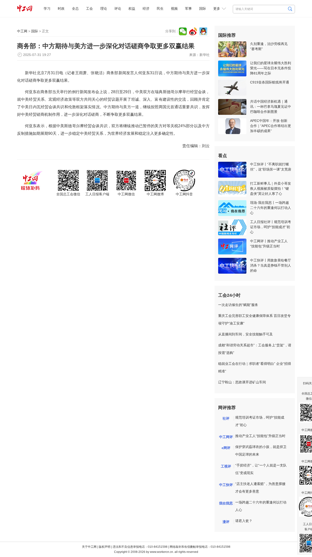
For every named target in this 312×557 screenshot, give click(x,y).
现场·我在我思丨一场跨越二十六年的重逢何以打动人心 (270, 208)
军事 (188, 8)
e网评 (226, 448)
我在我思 (226, 503)
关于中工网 (89, 546)
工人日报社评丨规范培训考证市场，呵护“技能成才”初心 (270, 227)
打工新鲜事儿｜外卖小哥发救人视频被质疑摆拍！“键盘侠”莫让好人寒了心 (270, 188)
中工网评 (226, 437)
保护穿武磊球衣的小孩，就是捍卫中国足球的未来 (260, 450)
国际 (202, 8)
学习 (47, 8)
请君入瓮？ (243, 521)
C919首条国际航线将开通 (269, 82)
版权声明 (104, 546)
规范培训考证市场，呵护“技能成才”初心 (259, 421)
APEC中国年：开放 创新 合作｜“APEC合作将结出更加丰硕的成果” (270, 126)
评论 (117, 8)
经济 (146, 8)
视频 (174, 8)
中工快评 (226, 485)
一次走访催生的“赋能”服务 (238, 305)
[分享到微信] (183, 31)
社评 (226, 418)
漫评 (226, 522)
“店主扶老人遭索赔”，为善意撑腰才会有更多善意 (260, 487)
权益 (131, 8)
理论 (103, 8)
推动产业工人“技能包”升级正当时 (260, 436)
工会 (89, 8)
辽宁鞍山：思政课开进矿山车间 (242, 382)
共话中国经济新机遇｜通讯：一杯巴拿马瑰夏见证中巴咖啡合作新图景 (270, 106)
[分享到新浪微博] (193, 31)
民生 (160, 8)
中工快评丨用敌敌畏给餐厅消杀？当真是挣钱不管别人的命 (270, 265)
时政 (61, 8)
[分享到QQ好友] (203, 31)
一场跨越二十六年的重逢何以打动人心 (260, 506)
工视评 (226, 466)
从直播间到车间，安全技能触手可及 (245, 334)
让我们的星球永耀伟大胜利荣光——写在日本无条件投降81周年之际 (270, 68)
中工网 (22, 31)
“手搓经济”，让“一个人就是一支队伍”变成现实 (261, 469)
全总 (75, 8)
